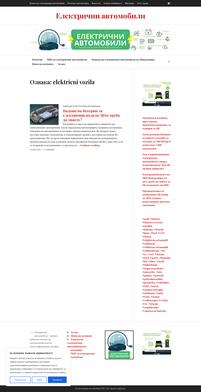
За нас (61, 64)
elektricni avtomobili (156, 247)
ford (146, 257)
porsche (159, 275)
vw (145, 303)
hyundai (165, 257)
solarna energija (153, 289)
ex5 (152, 254)
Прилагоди (20, 379)
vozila (164, 300)
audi (146, 218)
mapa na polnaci (153, 268)
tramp (156, 296)
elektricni (149, 243)
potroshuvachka (153, 279)
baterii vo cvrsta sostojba (152, 224)
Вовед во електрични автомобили (47, 3)
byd (155, 233)
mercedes (149, 272)
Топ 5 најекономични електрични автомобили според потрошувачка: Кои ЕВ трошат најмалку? (156, 161)
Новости (96, 3)
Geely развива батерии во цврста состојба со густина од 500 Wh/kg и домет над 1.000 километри (156, 141)
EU (163, 250)
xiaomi (154, 303)
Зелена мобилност (112, 3)
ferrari (160, 254)
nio (160, 272)
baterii (156, 218)
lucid (161, 261)
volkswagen (151, 300)
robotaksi (163, 282)
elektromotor (151, 250)
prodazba (149, 282)
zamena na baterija (155, 311)
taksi (160, 293)
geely (155, 257)
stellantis (149, 293)
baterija (148, 229)
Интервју (129, 3)
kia (145, 261)
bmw (147, 233)
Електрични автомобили (100, 15)
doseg (147, 236)
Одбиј (39, 379)
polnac (148, 275)
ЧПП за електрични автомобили (67, 59)
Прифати (57, 379)
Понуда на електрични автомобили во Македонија (123, 59)
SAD (146, 286)
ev (145, 254)
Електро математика (78, 3)
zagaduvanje (151, 307)
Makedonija (150, 264)
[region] (38, 367)
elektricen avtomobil (156, 240)
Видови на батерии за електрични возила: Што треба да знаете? (91, 115)
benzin (160, 229)
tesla (147, 296)
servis (155, 286)
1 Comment (49, 150)
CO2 (162, 233)
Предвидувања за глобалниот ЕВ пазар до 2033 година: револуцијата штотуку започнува (156, 198)
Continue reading (90, 145)
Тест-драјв (142, 3)
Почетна (37, 59)
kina (152, 261)
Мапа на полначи (42, 64)
